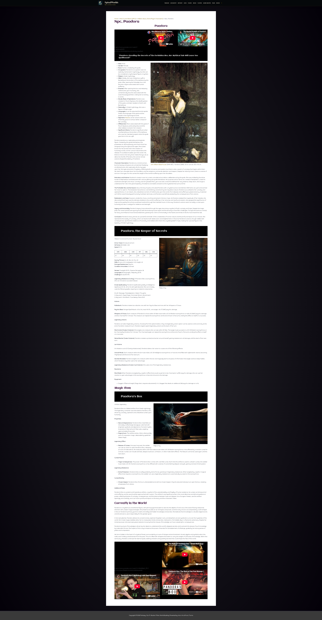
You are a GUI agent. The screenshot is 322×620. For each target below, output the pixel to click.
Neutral (127, 117)
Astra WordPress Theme (185, 615)
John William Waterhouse (158, 164)
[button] (221, 3)
